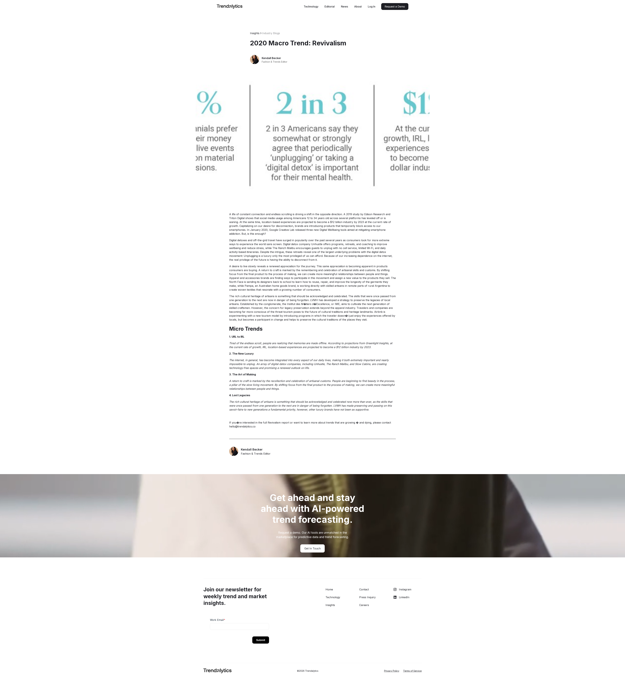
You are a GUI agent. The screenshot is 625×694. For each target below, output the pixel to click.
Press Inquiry (367, 597)
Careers (364, 605)
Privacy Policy (391, 670)
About (358, 6)
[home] (230, 6)
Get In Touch (312, 548)
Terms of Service (412, 670)
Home (329, 589)
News (344, 6)
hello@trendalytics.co (242, 426)
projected (307, 222)
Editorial (330, 6)
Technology (311, 6)
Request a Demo (395, 6)
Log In (371, 6)
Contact (364, 589)
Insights (330, 605)
